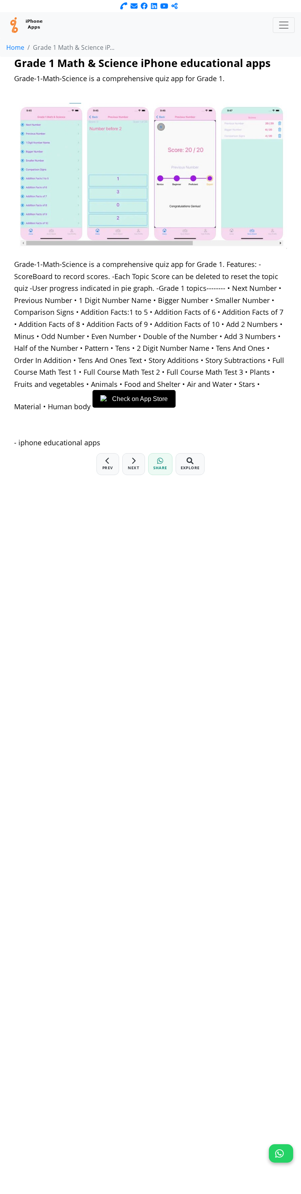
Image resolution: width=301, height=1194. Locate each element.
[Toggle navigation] (284, 25)
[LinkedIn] (154, 6)
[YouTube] (164, 6)
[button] (281, 1153)
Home (15, 47)
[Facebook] (144, 6)
